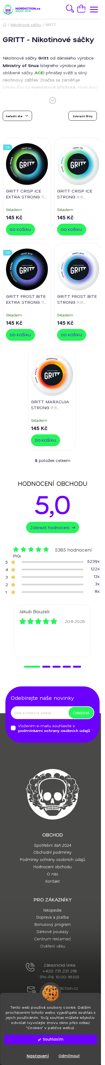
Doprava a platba (52, 917)
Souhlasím (53, 1039)
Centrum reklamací (52, 938)
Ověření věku (52, 946)
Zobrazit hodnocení (49, 527)
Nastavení (38, 1056)
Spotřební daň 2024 (52, 845)
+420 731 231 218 (60, 971)
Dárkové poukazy (52, 931)
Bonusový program (52, 924)
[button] (32, 667)
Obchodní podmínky (52, 852)
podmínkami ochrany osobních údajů (54, 730)
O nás (52, 874)
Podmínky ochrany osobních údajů (52, 859)
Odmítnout (69, 1056)
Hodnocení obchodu (52, 866)
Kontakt (53, 881)
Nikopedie (52, 910)
